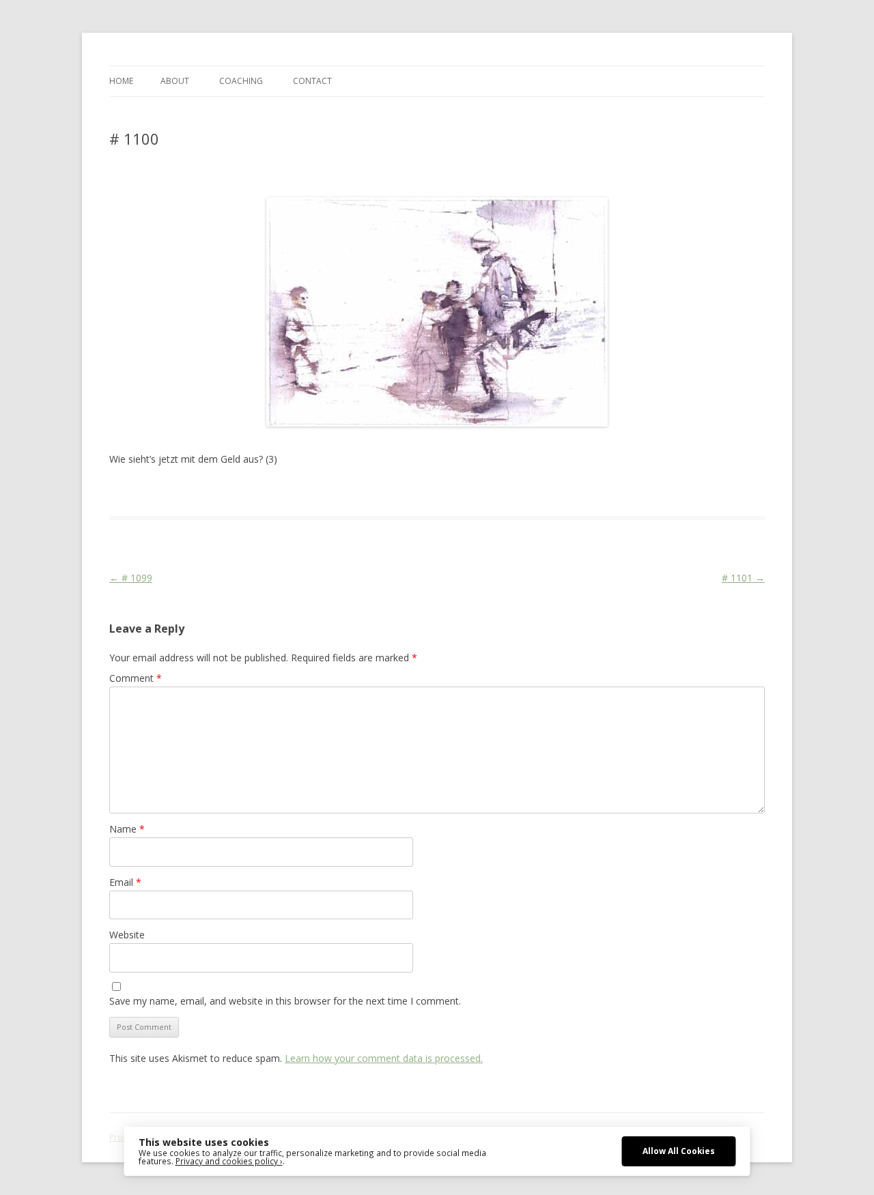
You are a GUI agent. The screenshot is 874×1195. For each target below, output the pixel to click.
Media (345, 492)
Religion (379, 492)
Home (121, 81)
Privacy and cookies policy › (229, 1160)
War (408, 492)
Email (125, 882)
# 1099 (130, 577)
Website (127, 934)
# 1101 (743, 577)
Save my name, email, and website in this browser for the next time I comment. (285, 1000)
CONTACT (312, 81)
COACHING (241, 81)
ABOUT (174, 81)
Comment (135, 678)
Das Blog (230, 492)
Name (127, 828)
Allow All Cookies (679, 1150)
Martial (314, 492)
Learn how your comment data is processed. (384, 1058)
